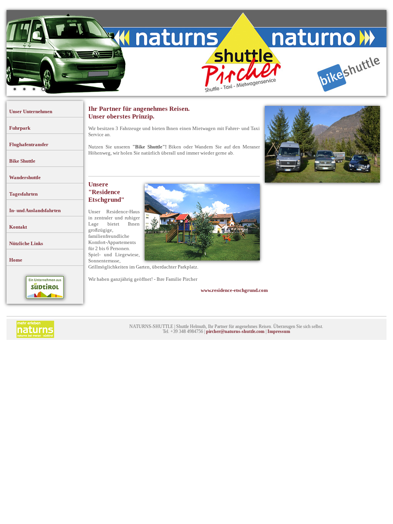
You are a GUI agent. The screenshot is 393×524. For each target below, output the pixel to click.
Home (15, 260)
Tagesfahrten (23, 194)
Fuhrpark (19, 128)
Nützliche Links (26, 243)
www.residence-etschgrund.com (234, 290)
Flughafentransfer (28, 144)
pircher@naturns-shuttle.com (235, 331)
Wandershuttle (25, 177)
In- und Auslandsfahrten (35, 210)
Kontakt (18, 227)
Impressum (279, 331)
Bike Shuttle (22, 161)
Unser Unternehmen (30, 111)
